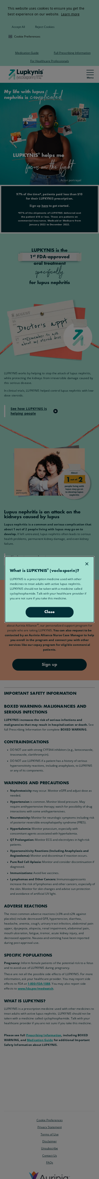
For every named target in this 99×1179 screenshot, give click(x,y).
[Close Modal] (87, 564)
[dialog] (49, 589)
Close (49, 612)
